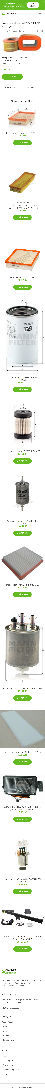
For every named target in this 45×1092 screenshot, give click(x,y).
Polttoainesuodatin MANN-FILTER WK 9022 (22, 688)
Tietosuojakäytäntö (10, 1070)
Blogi (4, 1056)
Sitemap (5, 1074)
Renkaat (5, 1031)
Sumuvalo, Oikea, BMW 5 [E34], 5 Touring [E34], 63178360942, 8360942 (22, 808)
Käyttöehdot (7, 1065)
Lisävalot (6, 1026)
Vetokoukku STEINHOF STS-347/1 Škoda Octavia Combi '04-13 (22, 937)
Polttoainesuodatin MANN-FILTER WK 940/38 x (22, 378)
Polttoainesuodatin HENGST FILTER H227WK (22, 522)
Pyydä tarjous (33, 5)
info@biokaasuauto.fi (11, 1008)
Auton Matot (7, 1022)
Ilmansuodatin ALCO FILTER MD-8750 (22, 585)
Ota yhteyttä (7, 1060)
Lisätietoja (12, 77)
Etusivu (5, 31)
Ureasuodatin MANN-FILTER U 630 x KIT (22, 451)
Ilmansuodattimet (9, 60)
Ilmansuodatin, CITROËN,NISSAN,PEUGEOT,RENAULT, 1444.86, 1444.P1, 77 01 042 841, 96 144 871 (22, 205)
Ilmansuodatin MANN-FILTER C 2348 (22, 133)
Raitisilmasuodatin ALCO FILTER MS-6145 (22, 752)
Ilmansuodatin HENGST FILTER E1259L (23, 277)
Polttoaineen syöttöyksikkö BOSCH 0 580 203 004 (23, 880)
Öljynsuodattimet (20, 57)
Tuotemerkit (7, 1035)
